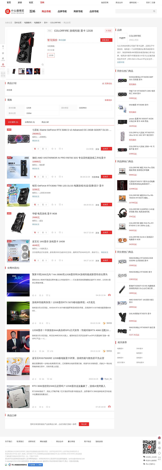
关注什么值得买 (151, 460)
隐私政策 (99, 441)
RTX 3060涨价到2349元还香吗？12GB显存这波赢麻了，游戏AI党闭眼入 (69, 386)
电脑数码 (27, 23)
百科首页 (18, 23)
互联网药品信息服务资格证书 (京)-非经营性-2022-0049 (56, 454)
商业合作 (119, 3)
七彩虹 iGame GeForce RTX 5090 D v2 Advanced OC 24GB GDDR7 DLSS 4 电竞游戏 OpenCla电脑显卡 (72, 130)
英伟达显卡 (140, 362)
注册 (153, 3)
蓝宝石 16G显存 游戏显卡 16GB (48, 241)
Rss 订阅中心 (150, 464)
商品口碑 (45, 122)
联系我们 (20, 441)
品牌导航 (62, 11)
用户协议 (87, 441)
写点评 (84, 424)
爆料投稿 (133, 3)
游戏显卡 (139, 358)
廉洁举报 (71, 441)
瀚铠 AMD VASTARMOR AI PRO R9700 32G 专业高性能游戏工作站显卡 (69, 158)
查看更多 (108, 100)
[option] (14, 71)
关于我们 (8, 441)
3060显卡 (139, 348)
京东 (97, 149)
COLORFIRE (55, 23)
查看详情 (120, 62)
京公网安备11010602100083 (15, 451)
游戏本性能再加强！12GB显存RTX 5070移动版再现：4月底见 (63, 302)
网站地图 (43, 441)
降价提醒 (62, 40)
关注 (109, 31)
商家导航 (78, 11)
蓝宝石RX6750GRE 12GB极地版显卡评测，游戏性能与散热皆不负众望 (68, 358)
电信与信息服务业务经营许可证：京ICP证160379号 (44, 451)
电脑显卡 (120, 348)
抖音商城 (95, 177)
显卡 (46, 23)
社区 (31, 2)
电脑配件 (37, 23)
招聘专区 (31, 441)
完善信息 (108, 83)
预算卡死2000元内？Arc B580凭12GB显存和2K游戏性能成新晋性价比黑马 (70, 274)
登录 (148, 3)
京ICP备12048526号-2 (71, 451)
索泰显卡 (120, 358)
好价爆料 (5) (13, 122)
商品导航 (46, 11)
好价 (20, 2)
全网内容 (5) (30, 122)
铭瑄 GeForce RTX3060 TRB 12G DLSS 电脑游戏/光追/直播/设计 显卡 (68, 185)
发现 (9, 130)
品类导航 (94, 11)
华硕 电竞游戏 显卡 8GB (44, 213)
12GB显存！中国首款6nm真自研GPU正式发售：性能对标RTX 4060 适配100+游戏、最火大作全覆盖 (72, 330)
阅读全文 (35, 141)
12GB (51, 55)
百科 (42, 2)
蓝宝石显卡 (121, 362)
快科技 (109, 323)
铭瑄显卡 (139, 353)
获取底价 (107, 40)
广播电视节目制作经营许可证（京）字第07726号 (21, 456)
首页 (9, 2)
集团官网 (104, 3)
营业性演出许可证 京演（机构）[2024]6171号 (20, 454)
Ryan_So (108, 379)
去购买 (107, 149)
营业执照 (79, 454)
